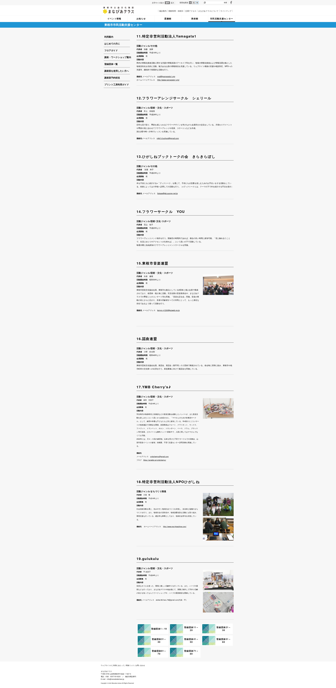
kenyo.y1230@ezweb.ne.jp (168, 310)
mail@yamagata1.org (166, 76)
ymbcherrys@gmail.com (159, 456)
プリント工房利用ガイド (116, 84)
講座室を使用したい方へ (116, 70)
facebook (231, 2)
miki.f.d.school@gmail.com (168, 138)
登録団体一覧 (111, 64)
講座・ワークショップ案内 (117, 57)
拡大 (172, 2)
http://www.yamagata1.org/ (168, 80)
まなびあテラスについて (208, 11)
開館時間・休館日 (176, 11)
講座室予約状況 (112, 77)
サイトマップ (225, 11)
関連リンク (130, 665)
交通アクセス (190, 11)
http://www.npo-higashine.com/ (174, 526)
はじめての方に (112, 43)
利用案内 (108, 36)
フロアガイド (111, 50)
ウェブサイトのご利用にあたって (112, 665)
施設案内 (163, 11)
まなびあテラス (124, 10)
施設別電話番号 (130, 676)
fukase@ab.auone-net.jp (167, 193)
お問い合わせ (140, 665)
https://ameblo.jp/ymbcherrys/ (154, 460)
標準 (167, 2)
